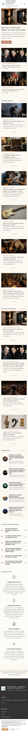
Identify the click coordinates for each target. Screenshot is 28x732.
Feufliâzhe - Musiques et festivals (11, 2)
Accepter (5, 729)
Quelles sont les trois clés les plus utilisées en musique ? (12, 433)
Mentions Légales (5, 716)
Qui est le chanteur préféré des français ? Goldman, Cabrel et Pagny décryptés (12, 66)
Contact (3, 702)
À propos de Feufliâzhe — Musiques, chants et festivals (14, 700)
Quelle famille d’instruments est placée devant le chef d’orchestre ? (14, 400)
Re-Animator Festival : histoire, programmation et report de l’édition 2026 (17, 484)
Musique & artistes (8, 119)
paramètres (4, 726)
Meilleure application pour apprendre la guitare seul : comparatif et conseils (14, 190)
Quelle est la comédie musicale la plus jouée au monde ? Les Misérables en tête (13, 90)
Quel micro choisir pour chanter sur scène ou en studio (13, 28)
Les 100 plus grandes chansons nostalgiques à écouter (11, 156)
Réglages (13, 729)
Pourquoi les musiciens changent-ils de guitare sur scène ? (13, 122)
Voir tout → (23, 100)
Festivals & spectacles (8, 87)
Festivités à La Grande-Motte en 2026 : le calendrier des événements (17, 496)
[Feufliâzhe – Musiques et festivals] (3, 3)
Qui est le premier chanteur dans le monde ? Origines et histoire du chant (13, 292)
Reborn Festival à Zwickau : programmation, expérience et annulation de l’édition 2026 (17, 471)
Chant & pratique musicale (9, 63)
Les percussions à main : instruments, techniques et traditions (13, 258)
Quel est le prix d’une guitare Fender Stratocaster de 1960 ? (13, 224)
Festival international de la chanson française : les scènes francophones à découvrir (16, 509)
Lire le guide (7, 42)
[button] (20, 3)
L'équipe (3, 714)
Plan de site (4, 711)
